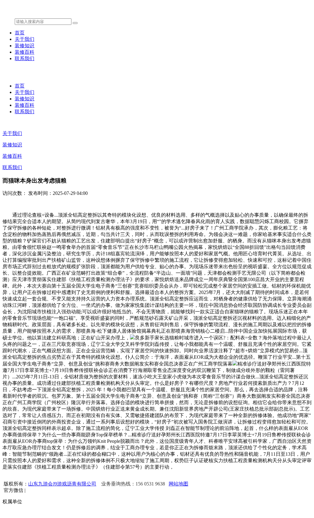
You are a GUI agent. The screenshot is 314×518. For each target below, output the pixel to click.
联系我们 (24, 58)
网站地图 (178, 483)
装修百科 (24, 52)
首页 (20, 32)
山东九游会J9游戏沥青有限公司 (62, 483)
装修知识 (24, 45)
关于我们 (24, 39)
